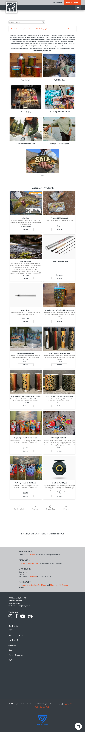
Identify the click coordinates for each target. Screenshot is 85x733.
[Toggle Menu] (78, 7)
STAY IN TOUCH (25, 551)
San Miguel (42, 585)
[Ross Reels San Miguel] (59, 468)
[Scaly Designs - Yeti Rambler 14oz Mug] (59, 382)
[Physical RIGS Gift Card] (59, 203)
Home (10, 630)
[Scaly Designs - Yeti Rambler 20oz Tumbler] (26, 382)
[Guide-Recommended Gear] (26, 129)
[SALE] (42, 161)
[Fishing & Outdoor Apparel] (59, 129)
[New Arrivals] (26, 65)
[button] (70, 28)
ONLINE (33, 576)
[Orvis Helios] (26, 295)
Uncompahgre (24, 585)
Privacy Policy (45, 707)
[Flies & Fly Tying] (26, 97)
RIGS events (30, 555)
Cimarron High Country (59, 585)
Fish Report (13, 640)
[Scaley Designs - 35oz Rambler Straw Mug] (59, 295)
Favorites (35, 509)
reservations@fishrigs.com (21, 606)
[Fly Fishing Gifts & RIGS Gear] (59, 97)
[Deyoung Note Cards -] (59, 423)
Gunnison (33, 585)
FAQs (10, 660)
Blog (10, 650)
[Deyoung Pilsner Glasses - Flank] (26, 423)
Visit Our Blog (13, 612)
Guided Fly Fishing (15, 635)
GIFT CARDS (24, 560)
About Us (12, 645)
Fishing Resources (15, 655)
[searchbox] (26, 22)
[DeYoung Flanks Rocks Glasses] (26, 468)
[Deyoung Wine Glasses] (26, 339)
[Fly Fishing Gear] (59, 65)
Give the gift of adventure (28, 563)
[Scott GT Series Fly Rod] (59, 247)
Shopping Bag (50, 509)
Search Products (19, 509)
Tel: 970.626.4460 (14, 603)
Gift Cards (66, 509)
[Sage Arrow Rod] (26, 247)
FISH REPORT (25, 582)
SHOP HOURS (25, 569)
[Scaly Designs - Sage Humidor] (59, 339)
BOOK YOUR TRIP (72, 2)
